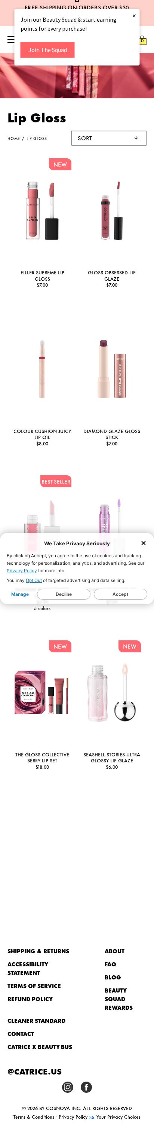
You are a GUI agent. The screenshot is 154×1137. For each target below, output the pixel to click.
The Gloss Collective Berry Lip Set (42, 757)
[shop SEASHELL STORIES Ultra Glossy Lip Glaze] (112, 693)
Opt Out (34, 580)
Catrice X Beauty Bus (39, 1046)
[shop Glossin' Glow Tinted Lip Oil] (42, 529)
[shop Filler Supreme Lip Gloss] (42, 212)
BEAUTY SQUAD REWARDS (119, 999)
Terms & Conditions (33, 1116)
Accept (121, 594)
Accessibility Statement (27, 968)
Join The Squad (47, 50)
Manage (20, 594)
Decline (64, 594)
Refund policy (30, 998)
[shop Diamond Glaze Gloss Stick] (112, 370)
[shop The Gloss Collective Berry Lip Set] (42, 693)
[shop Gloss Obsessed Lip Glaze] (112, 212)
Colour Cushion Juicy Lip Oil (42, 434)
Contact (20, 1033)
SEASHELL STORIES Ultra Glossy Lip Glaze (111, 757)
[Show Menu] (11, 40)
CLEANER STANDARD (36, 1020)
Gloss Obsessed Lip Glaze (112, 275)
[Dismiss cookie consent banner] (143, 543)
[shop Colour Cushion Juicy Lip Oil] (42, 370)
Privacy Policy (22, 570)
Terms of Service (34, 985)
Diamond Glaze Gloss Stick (111, 434)
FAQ (110, 964)
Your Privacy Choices (118, 1116)
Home (13, 138)
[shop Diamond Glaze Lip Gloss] (112, 529)
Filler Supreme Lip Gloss (42, 275)
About (114, 951)
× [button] (134, 15)
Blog (113, 977)
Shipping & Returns (38, 951)
